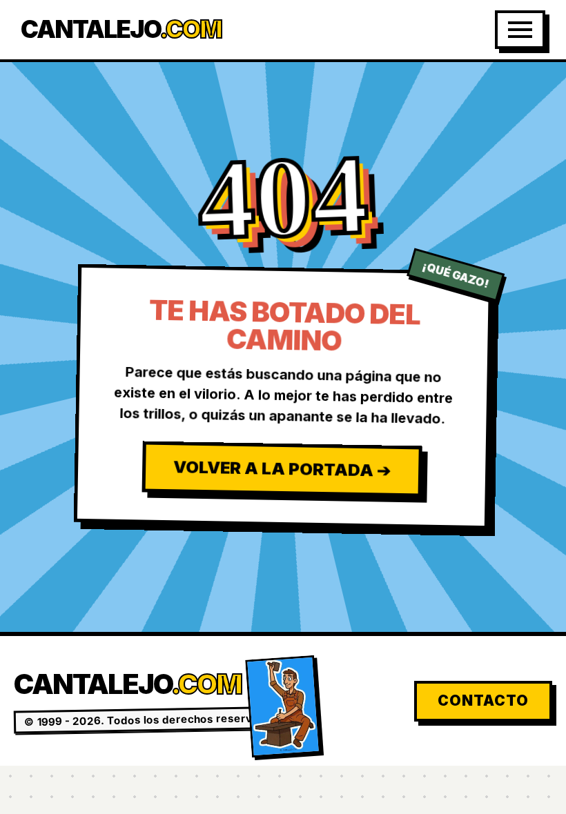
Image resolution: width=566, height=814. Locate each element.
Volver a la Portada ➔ (281, 468)
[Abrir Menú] (520, 29)
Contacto (483, 700)
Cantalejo (121, 29)
